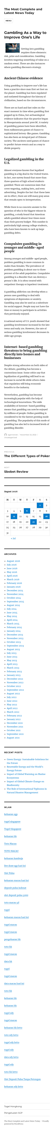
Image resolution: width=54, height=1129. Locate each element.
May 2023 (12, 660)
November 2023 (15, 638)
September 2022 (15, 690)
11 (14, 516)
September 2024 (15, 601)
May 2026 (12, 572)
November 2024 (15, 594)
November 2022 (15, 682)
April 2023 (12, 664)
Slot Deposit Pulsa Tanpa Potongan (22, 1079)
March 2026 (13, 579)
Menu (8, 21)
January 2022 (14, 719)
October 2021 (13, 730)
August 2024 (13, 605)
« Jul (13, 538)
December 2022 (15, 678)
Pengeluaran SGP (13, 1113)
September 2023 (15, 645)
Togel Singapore (12, 829)
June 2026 (12, 568)
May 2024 (12, 616)
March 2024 (13, 623)
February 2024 (14, 627)
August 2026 (13, 561)
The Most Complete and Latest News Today (23, 11)
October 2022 (14, 686)
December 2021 (15, 723)
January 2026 (14, 586)
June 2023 (12, 656)
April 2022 (12, 708)
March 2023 (13, 667)
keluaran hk (10, 836)
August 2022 (13, 693)
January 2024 (14, 631)
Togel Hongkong (13, 1106)
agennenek (13, 435)
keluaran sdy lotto (13, 1086)
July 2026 (12, 564)
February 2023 (14, 671)
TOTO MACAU (11, 851)
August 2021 (13, 737)
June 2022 (12, 701)
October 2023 (14, 642)
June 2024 (12, 612)
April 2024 (12, 620)
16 (46, 516)
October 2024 (14, 598)
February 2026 (14, 583)
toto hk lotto (11, 1072)
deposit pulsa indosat (15, 887)
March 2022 (13, 712)
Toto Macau (10, 843)
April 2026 (12, 575)
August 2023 (13, 649)
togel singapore (12, 821)
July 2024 (12, 609)
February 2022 (14, 715)
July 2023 (11, 653)
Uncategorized (10, 437)
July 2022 (12, 697)
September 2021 (15, 734)
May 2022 (12, 704)
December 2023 (15, 634)
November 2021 (15, 726)
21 (33, 522)
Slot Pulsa (9, 873)
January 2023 (13, 675)
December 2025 (15, 590)
